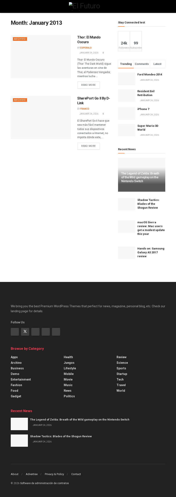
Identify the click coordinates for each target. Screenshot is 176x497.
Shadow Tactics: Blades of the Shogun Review (148, 203)
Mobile (69, 374)
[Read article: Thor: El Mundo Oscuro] (41, 56)
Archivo (20, 39)
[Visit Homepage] (88, 6)
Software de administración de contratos (45, 483)
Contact (76, 474)
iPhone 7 (143, 109)
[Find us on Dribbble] (56, 332)
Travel (121, 385)
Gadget (16, 396)
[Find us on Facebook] (15, 332)
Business (17, 368)
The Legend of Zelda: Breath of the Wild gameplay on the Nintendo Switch (140, 177)
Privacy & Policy (54, 474)
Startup (122, 374)
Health (68, 357)
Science (122, 362)
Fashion (16, 385)
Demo (15, 374)
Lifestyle (70, 368)
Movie (68, 379)
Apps (14, 357)
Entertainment (21, 379)
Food (14, 390)
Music (68, 385)
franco (84, 109)
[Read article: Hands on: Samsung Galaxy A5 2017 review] (126, 253)
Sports (121, 368)
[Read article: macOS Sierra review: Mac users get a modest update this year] (126, 226)
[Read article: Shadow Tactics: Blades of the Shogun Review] (126, 204)
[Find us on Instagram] (35, 332)
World (121, 390)
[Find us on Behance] (46, 332)
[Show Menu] (12, 6)
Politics (69, 396)
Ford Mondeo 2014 (149, 74)
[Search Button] (163, 6)
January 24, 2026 (88, 53)
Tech (120, 379)
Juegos (69, 362)
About (14, 474)
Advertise (32, 474)
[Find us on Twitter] (25, 332)
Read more (90, 84)
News (67, 390)
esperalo (86, 48)
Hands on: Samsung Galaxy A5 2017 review (150, 252)
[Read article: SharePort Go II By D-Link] (41, 117)
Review (121, 357)
